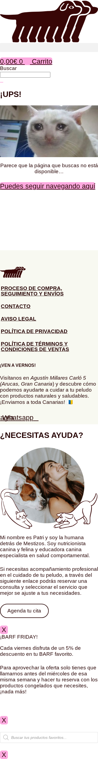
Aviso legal (18, 319)
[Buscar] (1, 82)
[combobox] (25, 75)
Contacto (15, 306)
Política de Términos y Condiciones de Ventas (35, 346)
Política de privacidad (34, 331)
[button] (49, 47)
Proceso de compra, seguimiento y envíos (32, 291)
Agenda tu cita (24, 611)
